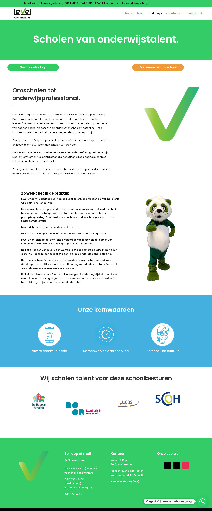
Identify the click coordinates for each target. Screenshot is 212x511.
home (129, 13)
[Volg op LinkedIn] (176, 465)
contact (192, 13)
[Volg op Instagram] (185, 465)
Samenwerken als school (158, 67)
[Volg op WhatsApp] (167, 465)
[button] (202, 501)
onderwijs (155, 13)
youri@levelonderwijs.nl (78, 472)
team (140, 13)
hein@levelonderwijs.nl (78, 487)
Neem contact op (33, 67)
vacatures (173, 13)
